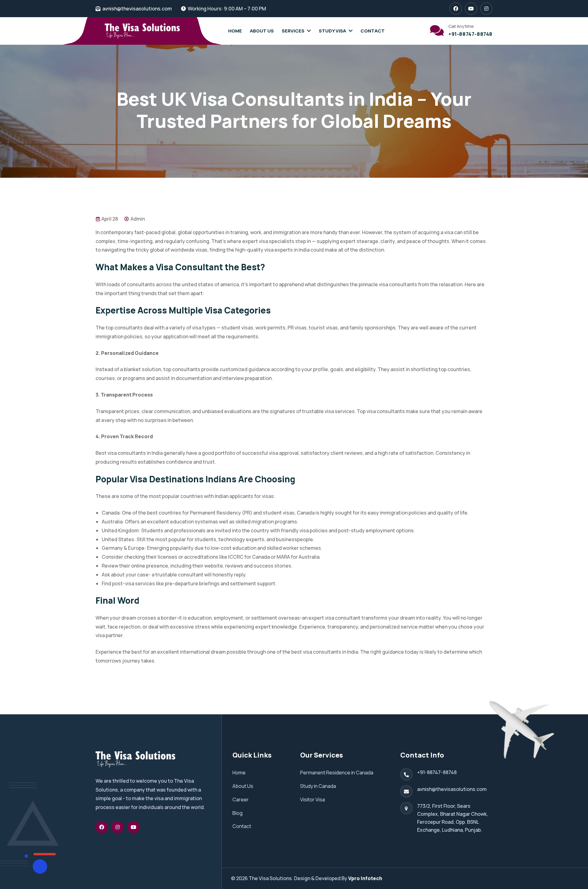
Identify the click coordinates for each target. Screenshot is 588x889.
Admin (137, 218)
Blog (237, 813)
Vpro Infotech (365, 878)
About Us (262, 31)
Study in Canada (318, 786)
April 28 (109, 218)
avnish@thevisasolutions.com (137, 8)
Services (293, 31)
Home (235, 31)
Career (240, 799)
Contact (372, 31)
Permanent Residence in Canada (336, 772)
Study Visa (332, 31)
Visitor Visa (312, 799)
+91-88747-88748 (470, 34)
